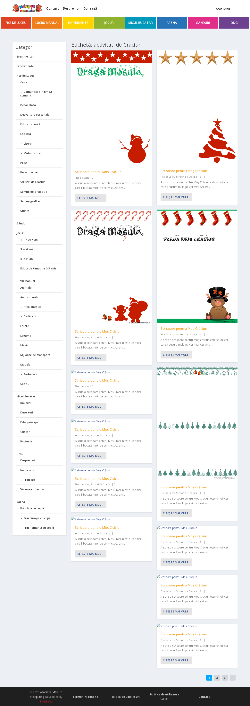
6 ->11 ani (27, 259)
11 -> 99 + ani (29, 239)
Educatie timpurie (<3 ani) (38, 268)
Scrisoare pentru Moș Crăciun (98, 172)
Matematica (32, 153)
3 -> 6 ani (26, 249)
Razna (171, 23)
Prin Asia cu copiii (32, 508)
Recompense (29, 172)
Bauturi (25, 403)
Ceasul (24, 82)
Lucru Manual (47, 23)
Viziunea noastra (32, 489)
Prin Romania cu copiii (39, 528)
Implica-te (27, 470)
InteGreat (46, 701)
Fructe (24, 326)
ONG (234, 23)
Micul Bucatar (140, 23)
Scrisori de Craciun (101, 337)
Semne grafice (30, 201)
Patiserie (26, 441)
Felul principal (29, 422)
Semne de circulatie (33, 192)
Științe (24, 211)
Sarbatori (30, 374)
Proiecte (29, 480)
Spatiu (24, 384)
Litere (27, 143)
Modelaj (25, 364)
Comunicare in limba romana (36, 93)
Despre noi (71, 8)
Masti (24, 345)
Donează (90, 8)
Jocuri (109, 23)
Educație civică (30, 124)
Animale (25, 287)
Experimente (78, 23)
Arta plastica (32, 307)
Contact (52, 8)
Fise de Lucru (16, 23)
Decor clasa (28, 105)
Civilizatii (30, 316)
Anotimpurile (29, 297)
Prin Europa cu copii (37, 518)
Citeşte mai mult (90, 198)
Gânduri (203, 23)
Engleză (25, 134)
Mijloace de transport (35, 355)
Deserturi (26, 412)
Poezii (24, 163)
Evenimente (24, 56)
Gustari (25, 432)
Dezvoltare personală (34, 114)
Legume (25, 336)
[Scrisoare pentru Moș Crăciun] (111, 108)
